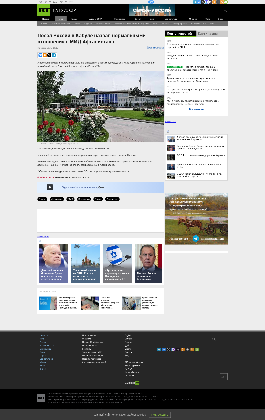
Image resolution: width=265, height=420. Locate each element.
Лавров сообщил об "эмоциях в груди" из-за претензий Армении (200, 138)
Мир (61, 18)
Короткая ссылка (155, 46)
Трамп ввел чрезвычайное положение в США (199, 165)
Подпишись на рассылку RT (226, 2)
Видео (220, 18)
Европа (76, 23)
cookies (141, 414)
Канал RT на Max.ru (206, 2)
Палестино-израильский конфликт (132, 23)
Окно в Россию (132, 371)
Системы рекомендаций (94, 362)
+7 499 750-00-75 (154, 399)
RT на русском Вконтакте (199, 2)
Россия (74, 18)
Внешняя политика (61, 23)
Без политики (171, 18)
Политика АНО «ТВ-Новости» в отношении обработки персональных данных (84, 402)
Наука (151, 18)
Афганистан (112, 199)
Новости (46, 18)
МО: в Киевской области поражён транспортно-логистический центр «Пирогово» (193, 102)
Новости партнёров (91, 358)
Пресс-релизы (89, 335)
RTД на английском (134, 361)
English (128, 335)
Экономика (119, 18)
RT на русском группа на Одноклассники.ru (214, 2)
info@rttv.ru (186, 399)
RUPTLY (128, 368)
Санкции (165, 23)
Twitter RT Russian (203, 2)
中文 (71, 2)
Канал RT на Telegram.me (195, 2)
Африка (88, 23)
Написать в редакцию (92, 355)
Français (128, 342)
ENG (40, 2)
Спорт (138, 18)
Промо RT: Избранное (93, 342)
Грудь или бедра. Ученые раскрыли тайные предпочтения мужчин (201, 147)
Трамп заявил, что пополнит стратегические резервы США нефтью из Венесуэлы (191, 79)
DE (45, 2)
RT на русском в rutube (210, 2)
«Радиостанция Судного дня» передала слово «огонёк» (192, 57)
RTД (151, 2)
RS (66, 2)
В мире (42, 199)
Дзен (101, 187)
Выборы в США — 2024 (202, 23)
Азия (155, 23)
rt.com (67, 396)
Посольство (84, 199)
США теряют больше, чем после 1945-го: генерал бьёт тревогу (199, 174)
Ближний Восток (103, 23)
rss (222, 2)
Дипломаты (57, 199)
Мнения (193, 18)
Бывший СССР (95, 18)
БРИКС (44, 23)
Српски (128, 352)
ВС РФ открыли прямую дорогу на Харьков (201, 155)
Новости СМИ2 (170, 122)
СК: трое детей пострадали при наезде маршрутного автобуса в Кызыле (196, 91)
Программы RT (89, 345)
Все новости (196, 109)
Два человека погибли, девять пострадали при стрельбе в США (193, 45)
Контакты (86, 348)
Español (128, 349)
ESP (61, 2)
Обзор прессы (180, 23)
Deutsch (128, 338)
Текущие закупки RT (92, 352)
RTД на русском (132, 365)
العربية (55, 2)
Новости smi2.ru (43, 236)
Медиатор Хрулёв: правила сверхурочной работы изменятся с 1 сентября (192, 68)
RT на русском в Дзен (218, 2)
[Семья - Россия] (152, 10)
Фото (207, 18)
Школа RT (129, 375)
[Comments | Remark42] (100, 220)
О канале (86, 338)
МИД (70, 199)
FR (50, 2)
